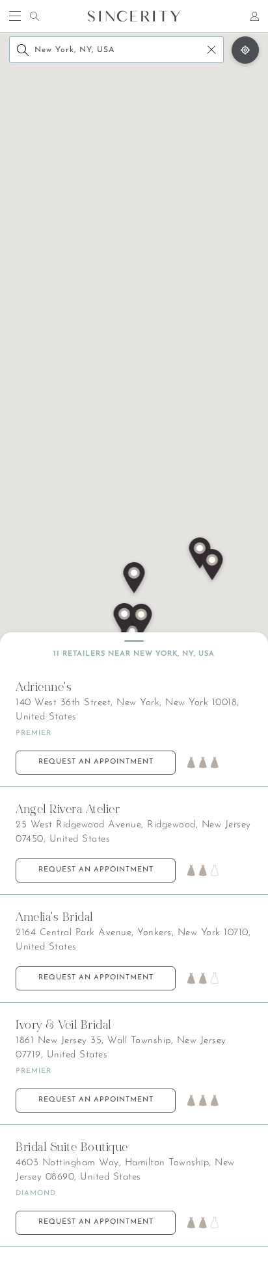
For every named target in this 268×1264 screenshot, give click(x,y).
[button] (124, 619)
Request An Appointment (96, 762)
